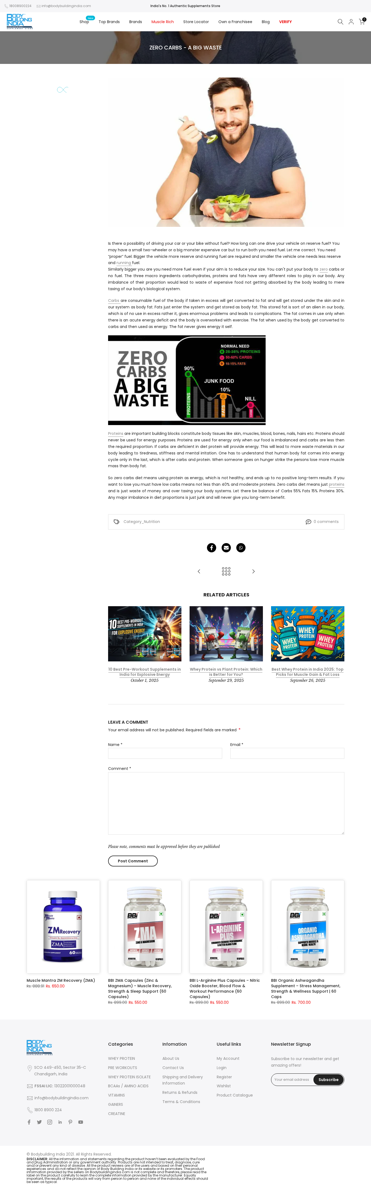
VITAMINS (116, 1095)
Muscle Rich (163, 21)
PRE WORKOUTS (122, 1067)
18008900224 (20, 6)
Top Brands (109, 21)
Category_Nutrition (142, 521)
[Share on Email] (226, 547)
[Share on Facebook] (211, 547)
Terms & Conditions (181, 1101)
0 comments (326, 521)
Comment (119, 768)
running (124, 262)
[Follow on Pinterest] (70, 1122)
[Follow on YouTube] (80, 1122)
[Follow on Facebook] (29, 1122)
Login (222, 1067)
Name (115, 744)
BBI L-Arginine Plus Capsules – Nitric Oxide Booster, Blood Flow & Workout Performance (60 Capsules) (225, 988)
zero (324, 269)
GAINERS (115, 1104)
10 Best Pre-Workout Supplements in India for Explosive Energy (144, 672)
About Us (170, 1058)
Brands (135, 21)
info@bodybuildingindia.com (66, 6)
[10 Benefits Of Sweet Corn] (199, 572)
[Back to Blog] (226, 572)
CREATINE (116, 1113)
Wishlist (224, 1086)
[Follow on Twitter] (39, 1122)
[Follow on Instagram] (49, 1122)
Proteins (115, 433)
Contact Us (173, 1067)
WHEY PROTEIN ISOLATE (129, 1077)
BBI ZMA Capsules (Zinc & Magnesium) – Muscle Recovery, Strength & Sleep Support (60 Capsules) (140, 988)
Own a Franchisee (235, 21)
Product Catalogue (235, 1095)
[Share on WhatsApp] (241, 547)
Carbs (114, 300)
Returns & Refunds (179, 1092)
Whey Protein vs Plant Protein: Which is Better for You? (226, 672)
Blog (266, 21)
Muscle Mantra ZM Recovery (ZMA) (61, 980)
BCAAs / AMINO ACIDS (128, 1086)
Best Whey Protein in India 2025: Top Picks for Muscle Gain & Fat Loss (308, 672)
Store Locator (196, 21)
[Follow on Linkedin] (60, 1122)
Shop (86, 21)
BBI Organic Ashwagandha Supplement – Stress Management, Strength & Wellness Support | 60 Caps (305, 988)
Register (224, 1077)
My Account (228, 1058)
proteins (336, 484)
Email (236, 744)
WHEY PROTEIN (121, 1058)
